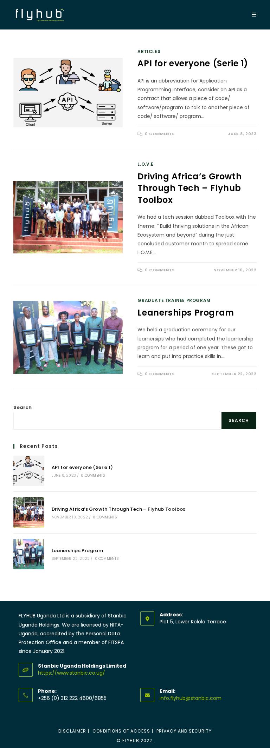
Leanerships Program (185, 312)
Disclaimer (72, 731)
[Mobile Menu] (254, 14)
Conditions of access (121, 731)
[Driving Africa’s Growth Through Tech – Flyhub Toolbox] (28, 512)
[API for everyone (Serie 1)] (28, 471)
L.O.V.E (145, 164)
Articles (148, 51)
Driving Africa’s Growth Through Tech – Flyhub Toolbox (189, 188)
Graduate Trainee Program (173, 300)
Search (22, 407)
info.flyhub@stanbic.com (190, 698)
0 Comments (160, 134)
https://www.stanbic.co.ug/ (71, 672)
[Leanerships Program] (28, 554)
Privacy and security (184, 731)
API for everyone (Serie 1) (192, 63)
